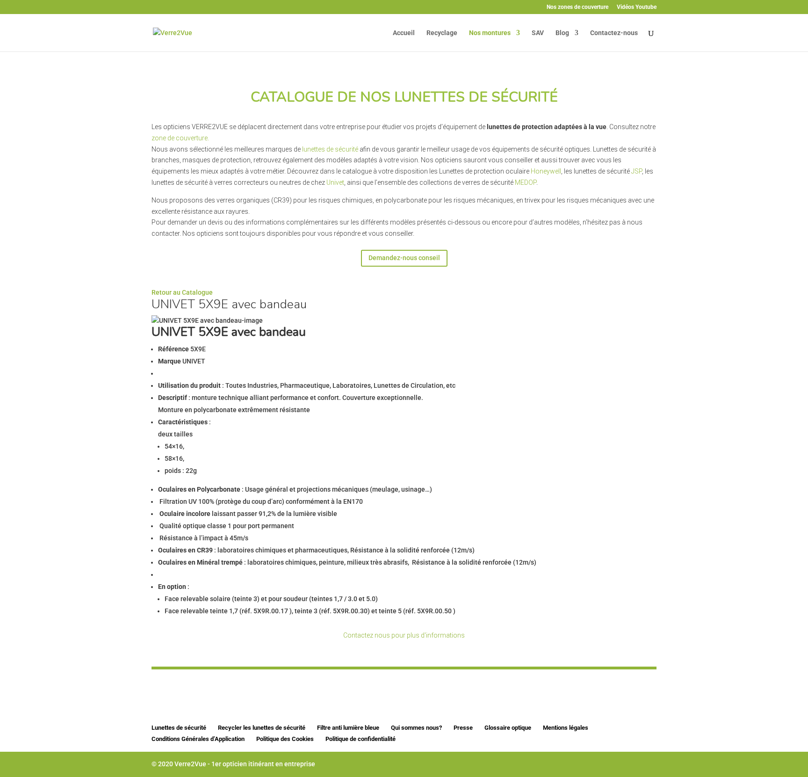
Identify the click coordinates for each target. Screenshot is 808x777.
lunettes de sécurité (331, 149)
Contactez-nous (614, 32)
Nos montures (490, 32)
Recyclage (441, 32)
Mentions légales (565, 727)
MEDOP (525, 182)
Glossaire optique (507, 727)
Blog (562, 32)
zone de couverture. (180, 138)
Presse (463, 727)
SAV (538, 32)
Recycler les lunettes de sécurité (261, 727)
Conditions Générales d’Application (198, 738)
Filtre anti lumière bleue (348, 727)
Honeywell (546, 171)
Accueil (404, 32)
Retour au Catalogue (182, 292)
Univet (335, 182)
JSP (636, 171)
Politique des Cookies (285, 738)
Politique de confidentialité (360, 738)
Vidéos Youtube (636, 7)
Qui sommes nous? (416, 727)
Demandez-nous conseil (404, 257)
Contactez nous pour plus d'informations (404, 635)
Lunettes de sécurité (179, 727)
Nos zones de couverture (577, 7)
